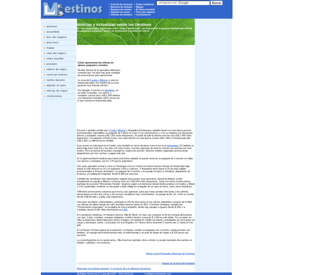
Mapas (139, 7)
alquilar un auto (56, 85)
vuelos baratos (55, 80)
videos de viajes (56, 69)
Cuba (113, 130)
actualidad (52, 31)
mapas (50, 48)
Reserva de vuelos (121, 9)
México (122, 130)
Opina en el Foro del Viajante (178, 263)
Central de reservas (121, 4)
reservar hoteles (57, 74)
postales (51, 64)
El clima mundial (145, 9)
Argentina (172, 145)
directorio (52, 42)
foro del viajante (56, 37)
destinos (51, 26)
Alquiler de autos (120, 12)
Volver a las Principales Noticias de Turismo (170, 253)
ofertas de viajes (57, 90)
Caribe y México (99, 80)
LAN (124, 209)
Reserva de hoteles (121, 7)
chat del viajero (56, 53)
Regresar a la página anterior (93, 268)
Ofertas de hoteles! (121, 14)
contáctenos (54, 96)
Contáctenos (143, 14)
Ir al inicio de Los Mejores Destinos (131, 268)
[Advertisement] (58, 168)
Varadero (109, 90)
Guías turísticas (145, 4)
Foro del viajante (145, 12)
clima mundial (54, 58)
